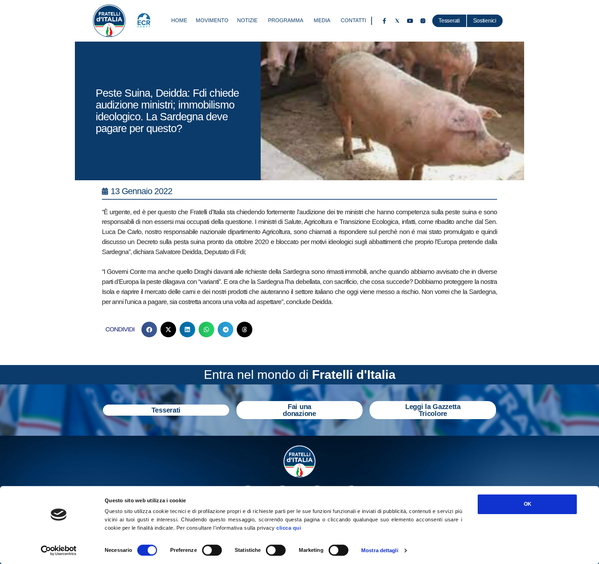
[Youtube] (410, 20)
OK (527, 504)
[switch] (212, 550)
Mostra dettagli (379, 550)
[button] (149, 329)
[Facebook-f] (384, 20)
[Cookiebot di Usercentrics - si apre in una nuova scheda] (58, 550)
